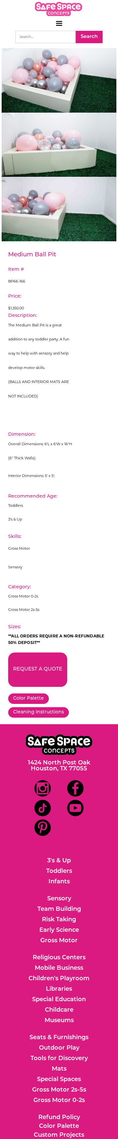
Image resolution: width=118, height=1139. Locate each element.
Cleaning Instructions (38, 712)
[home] (59, 9)
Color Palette (28, 698)
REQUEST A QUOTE (37, 669)
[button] (59, 23)
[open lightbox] (59, 80)
